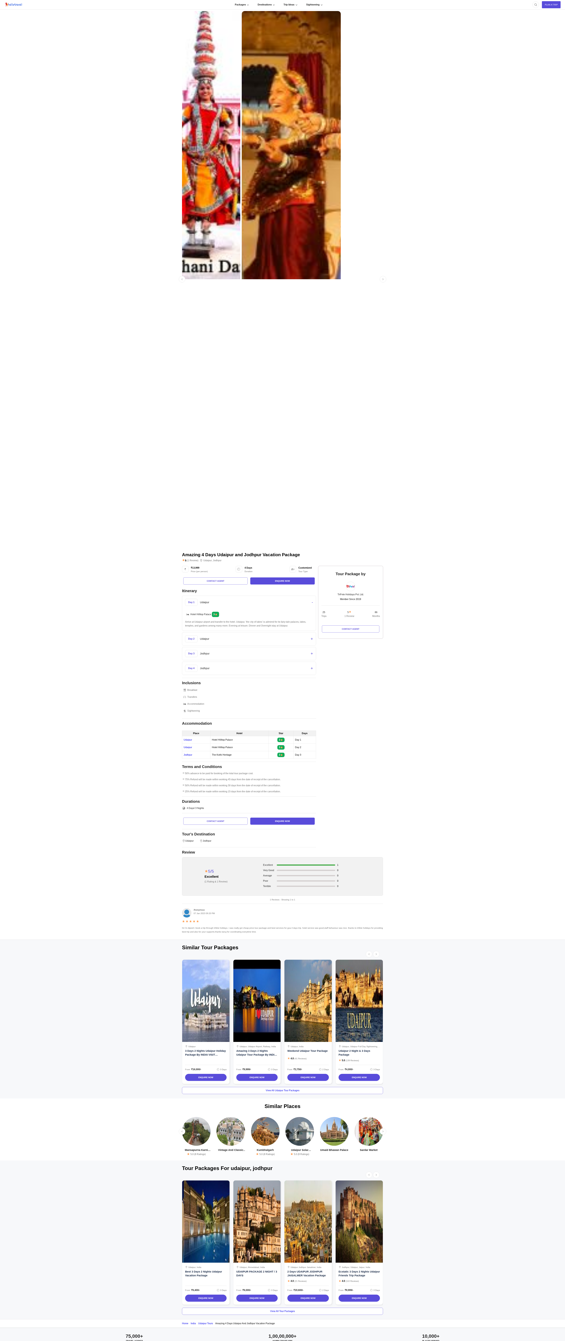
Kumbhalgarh (265, 1150)
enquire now (282, 581)
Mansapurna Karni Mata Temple (196, 1150)
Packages (240, 4)
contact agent (215, 581)
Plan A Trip (551, 5)
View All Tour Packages (282, 1311)
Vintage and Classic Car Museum (230, 1150)
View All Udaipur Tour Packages (282, 1090)
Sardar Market (369, 1150)
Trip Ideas (289, 4)
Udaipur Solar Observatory (299, 1150)
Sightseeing (313, 4)
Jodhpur (217, 560)
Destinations (265, 4)
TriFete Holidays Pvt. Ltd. (351, 594)
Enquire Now (205, 1077)
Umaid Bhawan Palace (334, 1150)
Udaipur (207, 560)
